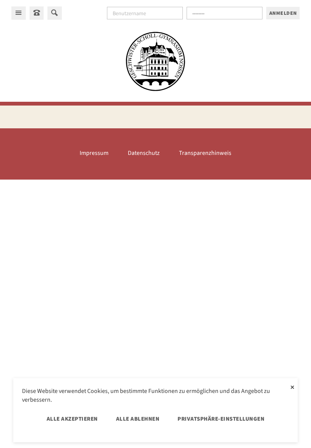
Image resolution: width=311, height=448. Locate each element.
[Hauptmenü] (18, 12)
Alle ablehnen (138, 419)
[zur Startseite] (155, 62)
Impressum (94, 153)
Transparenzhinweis (205, 153)
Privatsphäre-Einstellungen (220, 419)
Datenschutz (144, 153)
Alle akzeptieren (72, 419)
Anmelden (283, 13)
